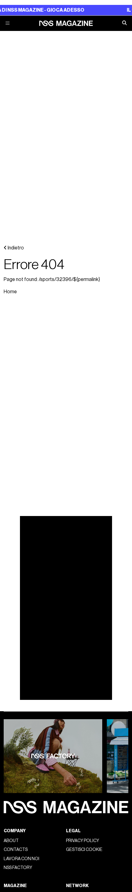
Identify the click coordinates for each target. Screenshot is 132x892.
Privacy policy (82, 840)
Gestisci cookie (84, 849)
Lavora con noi (21, 858)
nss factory (18, 867)
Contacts (16, 849)
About (11, 840)
